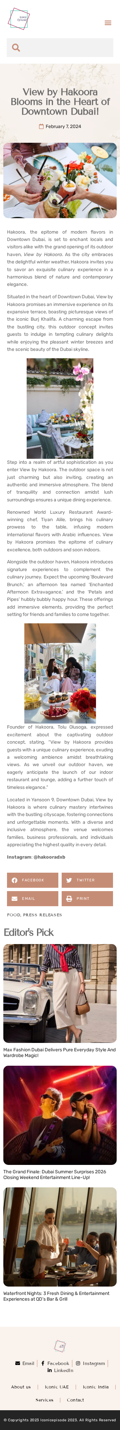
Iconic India (96, 1387)
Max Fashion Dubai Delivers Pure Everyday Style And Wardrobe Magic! (59, 1052)
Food (13, 914)
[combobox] (60, 47)
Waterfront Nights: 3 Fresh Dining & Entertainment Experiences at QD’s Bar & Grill (56, 1296)
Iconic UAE (57, 1387)
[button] (107, 22)
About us (21, 1387)
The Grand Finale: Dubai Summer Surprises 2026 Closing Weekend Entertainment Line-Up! (54, 1174)
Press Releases (42, 914)
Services (44, 1400)
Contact (75, 1400)
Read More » (18, 1062)
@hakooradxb (49, 857)
